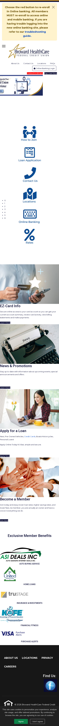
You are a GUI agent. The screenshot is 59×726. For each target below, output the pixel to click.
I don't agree (37, 721)
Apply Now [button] (5, 456)
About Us (15, 63)
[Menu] (3, 46)
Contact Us (28, 63)
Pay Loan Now (50, 73)
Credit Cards (29, 436)
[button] (31, 200)
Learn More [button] (5, 323)
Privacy (47, 657)
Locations (41, 63)
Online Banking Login (45, 68)
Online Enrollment (35, 73)
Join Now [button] (4, 520)
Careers (10, 666)
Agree (21, 721)
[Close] (53, 7)
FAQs (52, 63)
